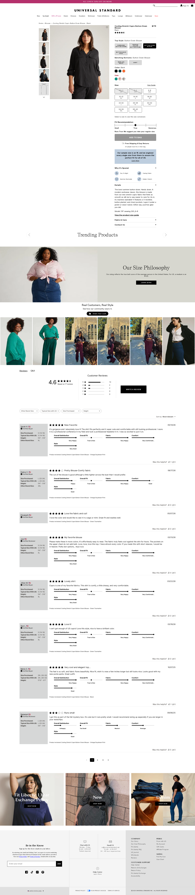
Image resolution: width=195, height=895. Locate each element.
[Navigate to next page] (108, 760)
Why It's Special (122, 168)
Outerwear (148, 16)
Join (59, 864)
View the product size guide (127, 215)
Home (41, 23)
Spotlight (46, 16)
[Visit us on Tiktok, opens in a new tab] (32, 872)
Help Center (135, 865)
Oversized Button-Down (121, 46)
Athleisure (128, 16)
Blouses (48, 23)
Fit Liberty (134, 847)
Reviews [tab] (23, 371)
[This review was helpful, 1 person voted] (169, 462)
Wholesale (135, 855)
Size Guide (151, 85)
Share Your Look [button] (99, 314)
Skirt (135, 62)
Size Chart (160, 859)
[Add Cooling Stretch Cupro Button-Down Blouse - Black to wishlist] (107, 27)
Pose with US (161, 841)
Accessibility (135, 876)
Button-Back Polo (121, 53)
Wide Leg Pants (121, 62)
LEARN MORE (146, 282)
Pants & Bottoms (103, 16)
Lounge (120, 16)
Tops (113, 16)
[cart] (192, 5)
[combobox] (29, 411)
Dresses (73, 16)
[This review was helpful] (169, 573)
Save (156, 16)
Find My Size (161, 857)
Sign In (185, 6)
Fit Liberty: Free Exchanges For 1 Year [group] (97, 2)
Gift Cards (160, 847)
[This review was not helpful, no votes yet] (173, 462)
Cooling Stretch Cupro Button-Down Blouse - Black (72, 23)
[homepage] (97, 10)
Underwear (138, 16)
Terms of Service (35, 857)
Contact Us (120, 225)
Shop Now (32, 806)
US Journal (135, 852)
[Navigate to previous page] (87, 760)
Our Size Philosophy (138, 844)
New (38, 16)
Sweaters (82, 16)
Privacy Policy (23, 857)
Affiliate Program (163, 849)
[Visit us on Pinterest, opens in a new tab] (42, 872)
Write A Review (133, 389)
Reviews (134, 858)
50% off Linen (56, 16)
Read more (80, 547)
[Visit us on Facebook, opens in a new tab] (26, 872)
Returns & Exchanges (139, 868)
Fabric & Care (121, 220)
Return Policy (136, 870)
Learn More (127, 161)
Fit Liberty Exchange (138, 873)
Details (118, 185)
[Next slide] (44, 97)
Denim (66, 16)
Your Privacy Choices (98, 890)
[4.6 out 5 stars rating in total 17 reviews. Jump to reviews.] (120, 32)
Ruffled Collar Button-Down (135, 46)
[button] (149, 91)
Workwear (91, 16)
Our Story (134, 841)
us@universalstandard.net (110, 847)
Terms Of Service (114, 890)
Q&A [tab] (33, 371)
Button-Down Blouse (149, 46)
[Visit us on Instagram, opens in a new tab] (37, 872)
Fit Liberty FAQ (136, 849)
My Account (161, 844)
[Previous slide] (44, 26)
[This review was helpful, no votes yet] (169, 505)
